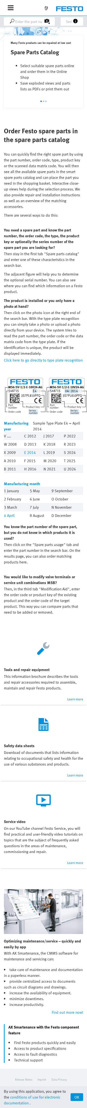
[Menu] (10, 7)
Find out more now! (67, 1012)
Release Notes (23, 1079)
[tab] (41, 101)
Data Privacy (59, 1079)
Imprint (41, 1079)
